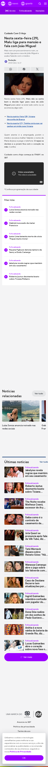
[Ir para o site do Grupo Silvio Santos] (20, 714)
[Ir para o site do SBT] (38, 714)
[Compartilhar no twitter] (37, 69)
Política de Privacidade (20, 751)
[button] (20, 417)
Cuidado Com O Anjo (15, 33)
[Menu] (45, 3)
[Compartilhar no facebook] (24, 69)
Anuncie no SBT (24, 722)
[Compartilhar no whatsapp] (10, 69)
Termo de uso (24, 731)
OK (24, 758)
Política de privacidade (24, 726)
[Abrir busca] (39, 3)
